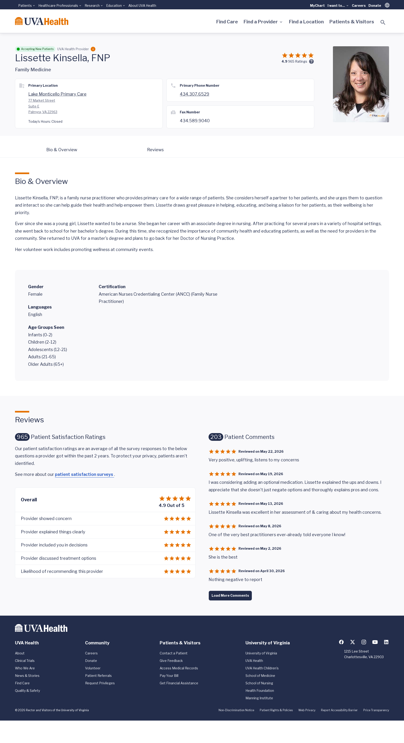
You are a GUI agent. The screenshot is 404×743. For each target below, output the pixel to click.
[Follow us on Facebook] (341, 642)
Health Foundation (259, 691)
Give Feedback (171, 661)
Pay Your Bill (169, 676)
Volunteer (93, 668)
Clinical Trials (25, 661)
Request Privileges (100, 683)
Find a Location (306, 22)
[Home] (41, 21)
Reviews (155, 149)
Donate (374, 5)
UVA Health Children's (262, 668)
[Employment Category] (93, 49)
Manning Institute (259, 698)
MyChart (317, 5)
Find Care (227, 22)
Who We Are (25, 668)
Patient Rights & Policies (276, 710)
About (20, 653)
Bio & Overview (61, 149)
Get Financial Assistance (179, 683)
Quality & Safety (27, 691)
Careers (359, 5)
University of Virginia (261, 653)
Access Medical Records (179, 668)
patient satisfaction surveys (84, 474)
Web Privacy (306, 710)
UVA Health (254, 661)
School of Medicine (260, 676)
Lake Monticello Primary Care (57, 94)
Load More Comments (230, 595)
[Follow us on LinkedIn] (386, 642)
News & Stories (27, 676)
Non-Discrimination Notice (236, 710)
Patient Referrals (98, 676)
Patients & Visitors (351, 22)
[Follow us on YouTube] (375, 642)
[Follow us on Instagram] (364, 642)
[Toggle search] (383, 22)
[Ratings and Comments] (311, 61)
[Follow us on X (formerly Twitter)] (352, 642)
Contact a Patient (174, 653)
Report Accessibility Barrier (339, 710)
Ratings (297, 61)
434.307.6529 (194, 94)
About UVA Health (142, 5)
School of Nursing (259, 683)
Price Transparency (376, 710)
